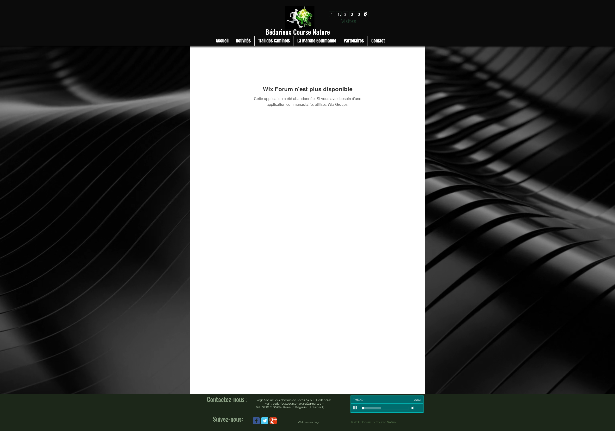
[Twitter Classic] (264, 420)
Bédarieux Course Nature (297, 32)
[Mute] (413, 408)
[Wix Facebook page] (256, 420)
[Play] (355, 408)
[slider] (418, 408)
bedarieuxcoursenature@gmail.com (298, 403)
